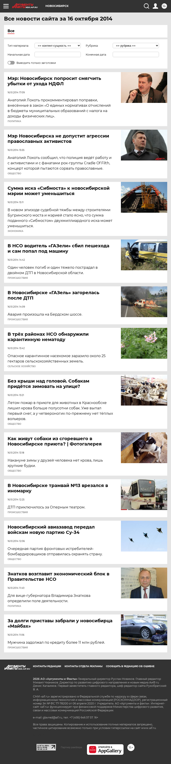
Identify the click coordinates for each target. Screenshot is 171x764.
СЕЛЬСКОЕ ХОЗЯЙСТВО (22, 366)
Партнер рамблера (71, 747)
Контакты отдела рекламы (83, 666)
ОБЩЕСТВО (14, 174)
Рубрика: (92, 45)
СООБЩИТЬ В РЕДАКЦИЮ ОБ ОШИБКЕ (130, 666)
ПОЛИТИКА (14, 121)
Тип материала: (18, 45)
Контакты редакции (47, 666)
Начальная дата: (19, 54)
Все (11, 31)
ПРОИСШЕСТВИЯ (18, 278)
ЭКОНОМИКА (15, 231)
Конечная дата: (96, 54)
